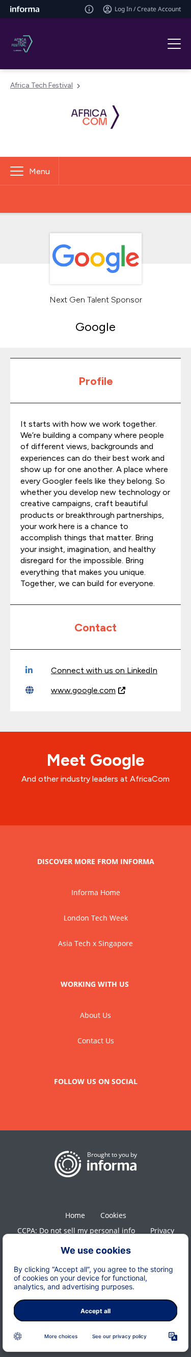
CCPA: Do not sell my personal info (76, 1230)
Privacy (162, 1230)
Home (75, 1215)
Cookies (113, 1215)
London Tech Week (96, 918)
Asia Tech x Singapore (95, 943)
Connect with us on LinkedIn (104, 670)
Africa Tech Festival (41, 85)
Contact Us (95, 1040)
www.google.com (83, 690)
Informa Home (95, 892)
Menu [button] (39, 171)
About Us (95, 1015)
